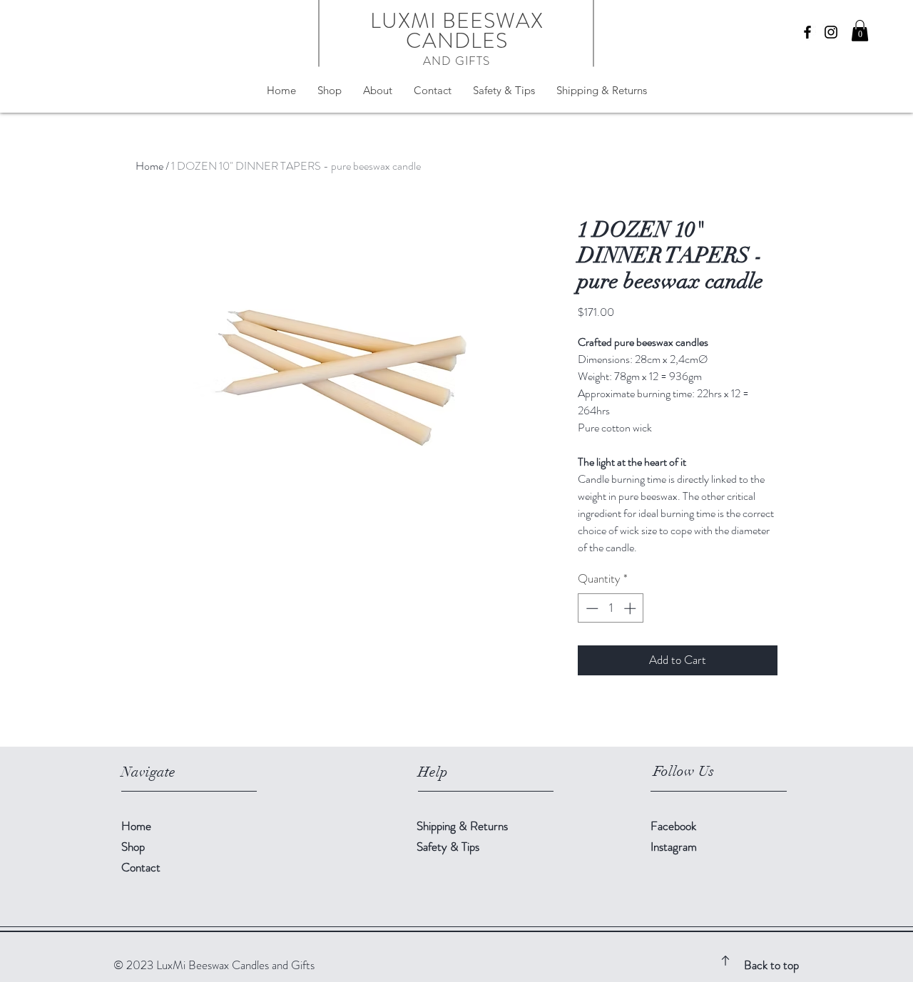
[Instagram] (831, 32)
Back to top (771, 964)
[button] (860, 30)
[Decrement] (590, 608)
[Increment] (631, 608)
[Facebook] (807, 32)
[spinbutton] (611, 608)
